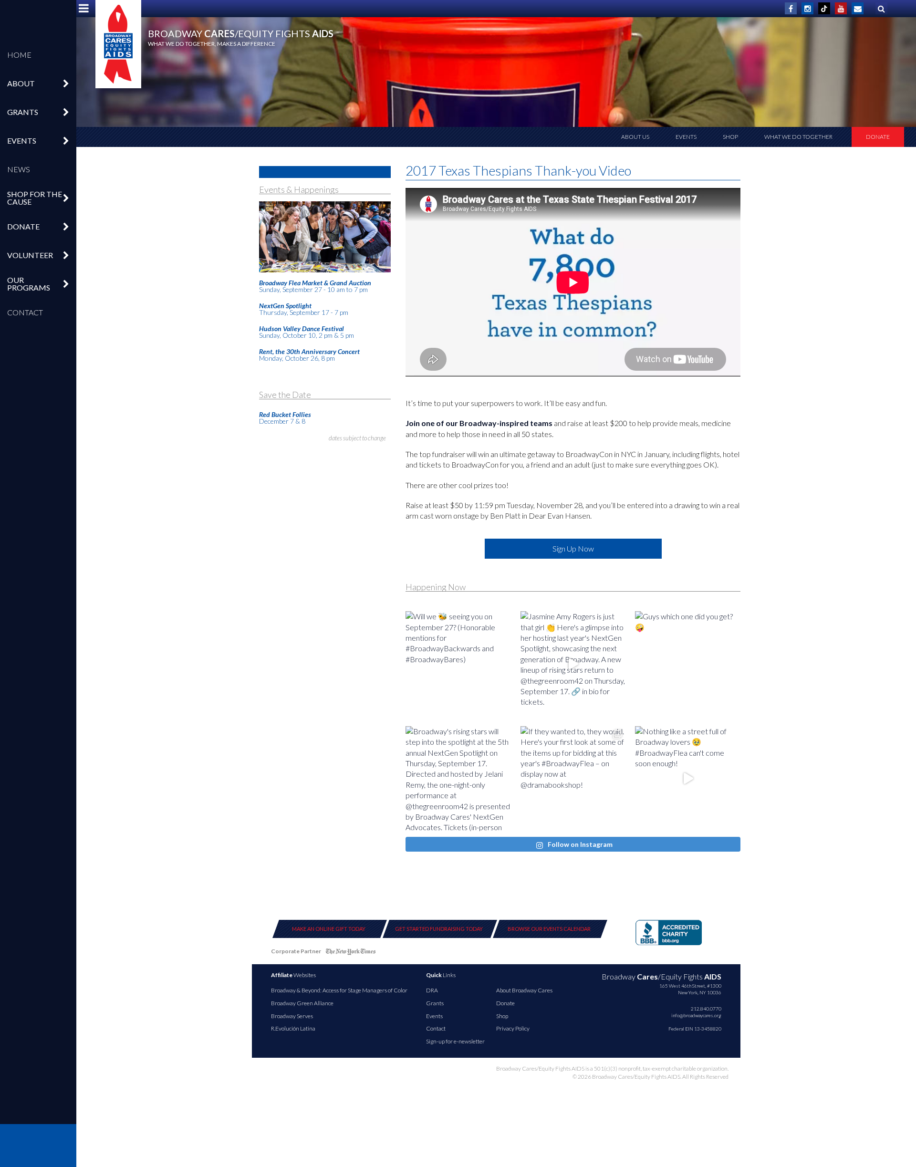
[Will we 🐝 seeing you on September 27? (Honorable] (458, 664)
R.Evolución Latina (293, 1028)
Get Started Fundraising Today (439, 929)
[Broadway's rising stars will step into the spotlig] (458, 779)
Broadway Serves (292, 1016)
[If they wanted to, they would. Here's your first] (573, 779)
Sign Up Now (573, 548)
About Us (635, 136)
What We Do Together (798, 136)
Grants (435, 1003)
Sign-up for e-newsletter (455, 1041)
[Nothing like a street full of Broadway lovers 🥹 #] (687, 779)
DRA (432, 990)
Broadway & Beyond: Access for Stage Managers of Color (339, 990)
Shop (730, 136)
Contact (25, 312)
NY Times (350, 953)
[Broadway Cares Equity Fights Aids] (118, 44)
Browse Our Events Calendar (549, 929)
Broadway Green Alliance (302, 1003)
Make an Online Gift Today (328, 929)
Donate (878, 136)
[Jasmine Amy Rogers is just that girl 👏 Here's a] (573, 664)
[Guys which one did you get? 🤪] (687, 664)
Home (19, 54)
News (18, 169)
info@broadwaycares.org (696, 1015)
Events (686, 136)
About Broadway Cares (524, 990)
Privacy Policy (513, 1028)
